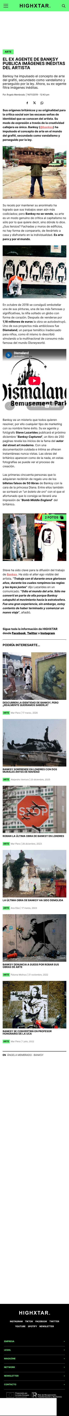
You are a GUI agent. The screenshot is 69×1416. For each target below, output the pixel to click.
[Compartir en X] (34, 103)
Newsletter (46, 1326)
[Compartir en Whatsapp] (41, 103)
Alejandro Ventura (20, 779)
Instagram (48, 633)
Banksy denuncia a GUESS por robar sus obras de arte (31, 966)
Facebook (19, 633)
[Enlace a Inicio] (34, 1314)
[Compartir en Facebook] (27, 103)
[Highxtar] (35, 6)
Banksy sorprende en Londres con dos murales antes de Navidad (30, 770)
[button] (6, 5)
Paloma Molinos (19, 974)
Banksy (12, 574)
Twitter (32, 633)
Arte (8, 51)
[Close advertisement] (53, 1401)
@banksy (46, 127)
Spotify (32, 1326)
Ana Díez (15, 908)
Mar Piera (15, 712)
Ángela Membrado (16, 94)
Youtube (20, 1326)
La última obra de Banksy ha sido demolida (33, 900)
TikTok (29, 1321)
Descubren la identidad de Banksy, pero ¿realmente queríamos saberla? (31, 704)
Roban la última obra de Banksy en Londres (33, 836)
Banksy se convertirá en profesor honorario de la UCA (27, 1032)
